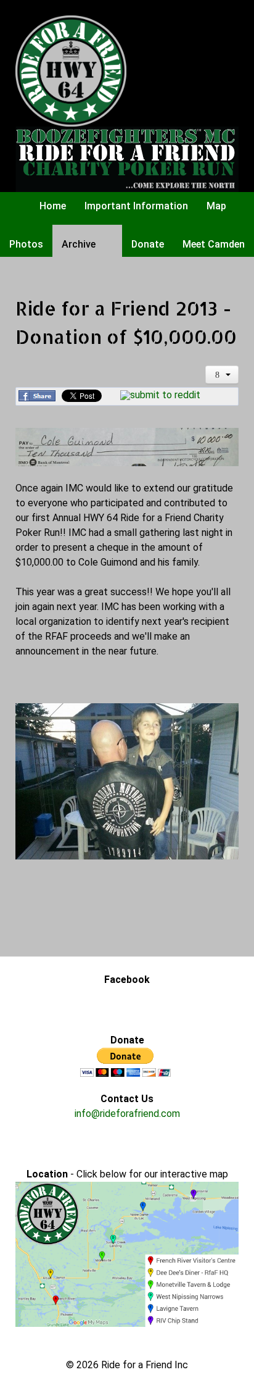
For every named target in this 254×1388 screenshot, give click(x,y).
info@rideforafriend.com (127, 1113)
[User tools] (222, 375)
